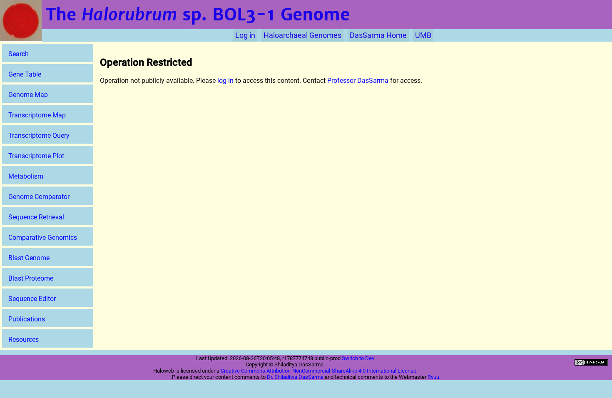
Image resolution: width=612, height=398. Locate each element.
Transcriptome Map (37, 115)
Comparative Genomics (42, 237)
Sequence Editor (32, 299)
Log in (245, 35)
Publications (26, 319)
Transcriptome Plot (36, 156)
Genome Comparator (39, 197)
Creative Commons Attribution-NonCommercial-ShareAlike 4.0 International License (318, 371)
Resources (23, 339)
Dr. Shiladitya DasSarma (295, 377)
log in (225, 81)
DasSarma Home (378, 35)
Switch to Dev (358, 358)
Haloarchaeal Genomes (302, 35)
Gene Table (24, 74)
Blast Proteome (30, 278)
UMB (423, 35)
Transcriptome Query (39, 135)
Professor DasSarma (357, 81)
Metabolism (25, 176)
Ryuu (433, 377)
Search (18, 54)
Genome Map (28, 95)
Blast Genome (29, 258)
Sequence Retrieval (36, 217)
